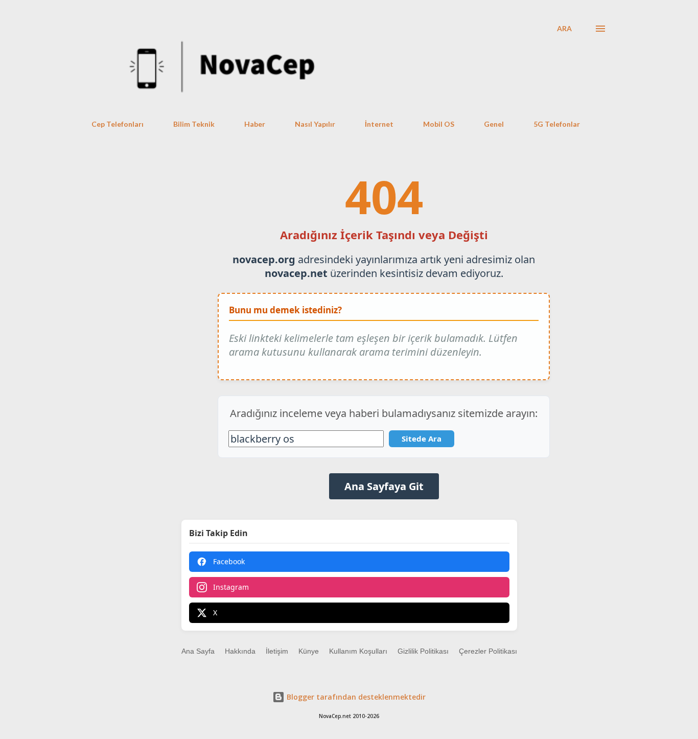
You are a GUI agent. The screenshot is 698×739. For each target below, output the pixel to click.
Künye (308, 651)
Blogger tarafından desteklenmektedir (355, 697)
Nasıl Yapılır (315, 124)
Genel (494, 124)
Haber (254, 124)
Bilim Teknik (194, 124)
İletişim (277, 651)
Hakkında (240, 651)
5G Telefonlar (556, 124)
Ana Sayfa (198, 651)
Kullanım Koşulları (358, 651)
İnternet (379, 124)
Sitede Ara (421, 438)
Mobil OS (438, 124)
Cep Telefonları (117, 124)
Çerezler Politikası (488, 651)
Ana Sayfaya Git (384, 486)
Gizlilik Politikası (423, 651)
